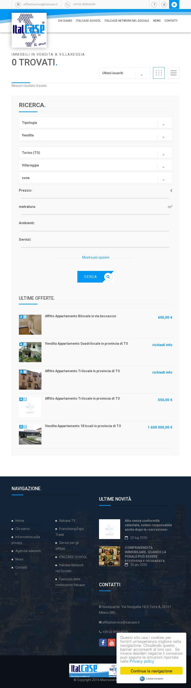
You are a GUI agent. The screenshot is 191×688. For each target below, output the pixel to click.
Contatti (170, 20)
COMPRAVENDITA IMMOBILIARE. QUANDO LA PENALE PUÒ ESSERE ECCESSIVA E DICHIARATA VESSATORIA (145, 556)
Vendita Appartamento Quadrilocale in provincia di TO (86, 343)
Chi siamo (65, 20)
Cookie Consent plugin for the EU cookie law (151, 678)
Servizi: (25, 239)
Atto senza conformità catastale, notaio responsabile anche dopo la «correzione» (148, 525)
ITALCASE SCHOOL (88, 20)
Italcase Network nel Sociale (127, 20)
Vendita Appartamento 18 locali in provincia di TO (83, 426)
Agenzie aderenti (28, 551)
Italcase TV (67, 521)
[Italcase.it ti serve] (29, 17)
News (157, 20)
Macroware (108, 680)
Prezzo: (25, 190)
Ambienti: (27, 223)
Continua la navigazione (151, 671)
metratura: (27, 207)
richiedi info (162, 345)
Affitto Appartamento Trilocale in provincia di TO (82, 371)
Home (19, 521)
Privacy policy (142, 661)
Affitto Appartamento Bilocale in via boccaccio (80, 316)
